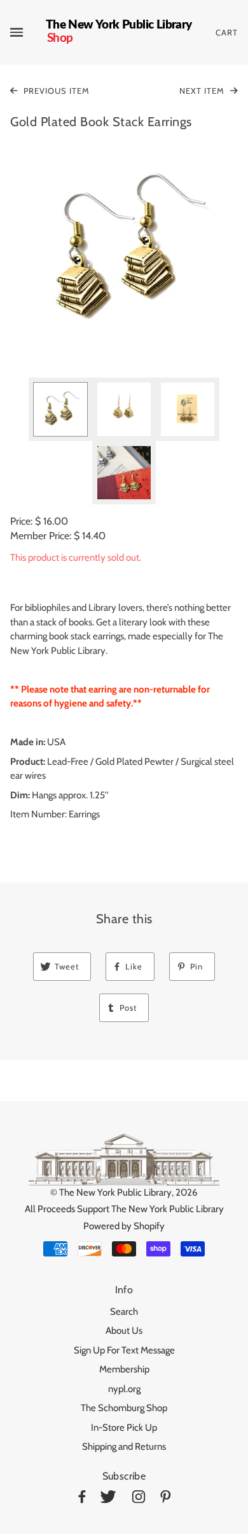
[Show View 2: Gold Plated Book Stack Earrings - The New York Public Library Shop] (124, 409)
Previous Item (55, 91)
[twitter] (108, 1498)
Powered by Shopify (124, 1226)
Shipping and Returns (124, 1446)
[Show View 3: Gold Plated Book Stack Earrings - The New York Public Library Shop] (187, 409)
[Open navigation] (28, 32)
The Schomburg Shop (124, 1408)
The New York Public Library (115, 1192)
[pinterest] (166, 1498)
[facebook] (82, 1498)
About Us (124, 1330)
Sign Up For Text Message (124, 1350)
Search (124, 1311)
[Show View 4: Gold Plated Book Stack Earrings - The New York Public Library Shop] (124, 472)
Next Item (203, 91)
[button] (124, 250)
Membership (124, 1369)
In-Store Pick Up (124, 1427)
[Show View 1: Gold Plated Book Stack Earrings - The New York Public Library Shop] (60, 409)
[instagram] (138, 1498)
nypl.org (124, 1389)
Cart (227, 32)
